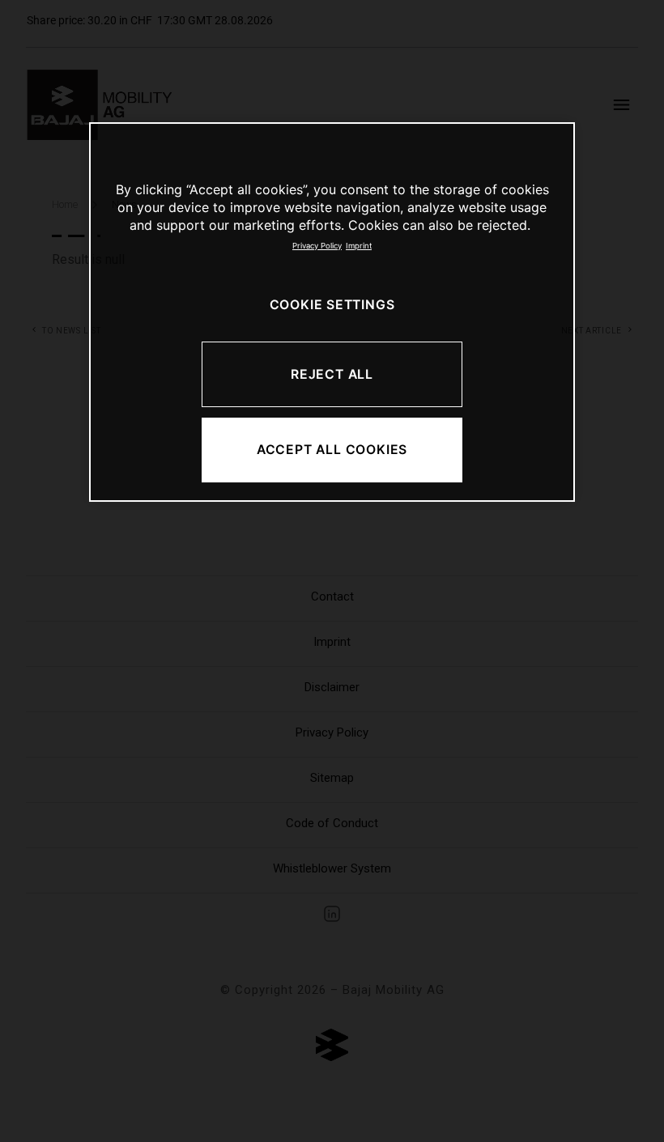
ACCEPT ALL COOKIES (332, 449)
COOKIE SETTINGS (332, 304)
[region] (332, 312)
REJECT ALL (332, 374)
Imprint (359, 245)
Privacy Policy (317, 245)
